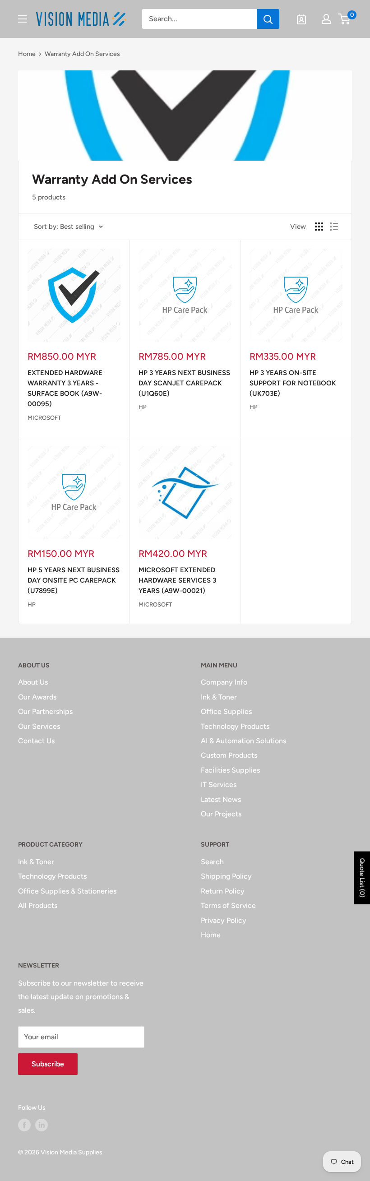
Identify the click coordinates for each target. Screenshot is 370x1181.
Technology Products (235, 726)
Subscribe (48, 1064)
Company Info (224, 682)
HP (143, 406)
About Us (33, 682)
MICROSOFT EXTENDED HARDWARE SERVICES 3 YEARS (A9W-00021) (177, 580)
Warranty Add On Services (82, 54)
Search (212, 861)
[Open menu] (22, 19)
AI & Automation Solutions (243, 740)
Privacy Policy (223, 920)
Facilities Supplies (230, 770)
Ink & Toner (219, 697)
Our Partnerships (45, 711)
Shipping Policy (226, 876)
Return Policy (223, 891)
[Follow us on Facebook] (24, 1125)
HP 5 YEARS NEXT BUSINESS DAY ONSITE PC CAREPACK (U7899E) (74, 580)
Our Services (39, 726)
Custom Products (229, 755)
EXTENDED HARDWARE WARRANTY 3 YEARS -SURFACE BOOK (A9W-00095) (65, 388)
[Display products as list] (334, 226)
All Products (37, 905)
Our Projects (221, 814)
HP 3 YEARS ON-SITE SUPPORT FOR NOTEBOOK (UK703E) (293, 383)
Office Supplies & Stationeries (67, 891)
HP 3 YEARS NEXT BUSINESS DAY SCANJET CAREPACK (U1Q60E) (184, 383)
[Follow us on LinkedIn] (41, 1125)
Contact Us (36, 740)
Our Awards (37, 697)
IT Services (218, 784)
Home (27, 54)
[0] (344, 19)
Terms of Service (228, 905)
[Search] (268, 19)
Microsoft (44, 417)
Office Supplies (226, 711)
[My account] (326, 19)
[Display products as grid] (319, 226)
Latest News (221, 799)
